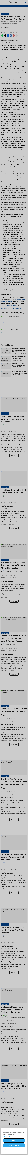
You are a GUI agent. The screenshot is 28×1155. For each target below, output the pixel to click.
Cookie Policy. (6, 1136)
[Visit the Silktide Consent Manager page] (23, 1150)
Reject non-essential (14, 1145)
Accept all (14, 1140)
